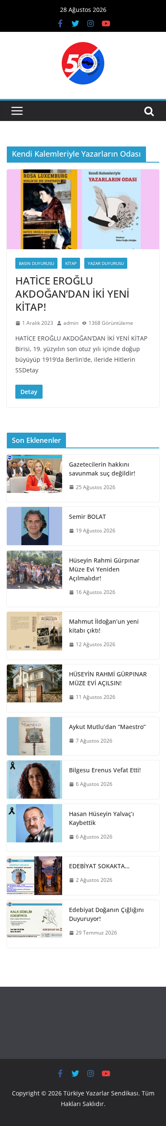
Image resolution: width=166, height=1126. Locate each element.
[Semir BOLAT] (34, 526)
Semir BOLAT (87, 516)
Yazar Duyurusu (106, 263)
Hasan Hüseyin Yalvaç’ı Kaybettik (101, 818)
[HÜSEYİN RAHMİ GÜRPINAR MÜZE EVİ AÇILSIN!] (34, 688)
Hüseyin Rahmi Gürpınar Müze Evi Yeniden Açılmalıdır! (104, 569)
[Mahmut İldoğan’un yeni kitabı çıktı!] (34, 635)
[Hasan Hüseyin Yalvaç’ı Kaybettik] (34, 828)
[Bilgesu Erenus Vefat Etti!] (34, 779)
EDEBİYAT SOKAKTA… (99, 866)
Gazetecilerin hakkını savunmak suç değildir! (102, 468)
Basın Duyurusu (36, 263)
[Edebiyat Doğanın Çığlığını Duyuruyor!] (34, 924)
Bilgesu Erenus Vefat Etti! (105, 770)
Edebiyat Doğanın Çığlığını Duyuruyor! (106, 914)
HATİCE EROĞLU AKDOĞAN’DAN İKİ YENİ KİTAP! (72, 293)
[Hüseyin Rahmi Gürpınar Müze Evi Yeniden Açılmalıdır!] (34, 579)
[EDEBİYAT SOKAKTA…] (34, 875)
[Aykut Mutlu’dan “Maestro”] (34, 736)
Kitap (71, 263)
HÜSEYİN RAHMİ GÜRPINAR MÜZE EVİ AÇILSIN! (108, 678)
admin (70, 323)
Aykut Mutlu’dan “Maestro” (107, 727)
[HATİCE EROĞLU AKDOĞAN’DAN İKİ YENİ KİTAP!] (83, 209)
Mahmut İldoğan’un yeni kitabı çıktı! (104, 625)
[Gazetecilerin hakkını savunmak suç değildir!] (34, 478)
